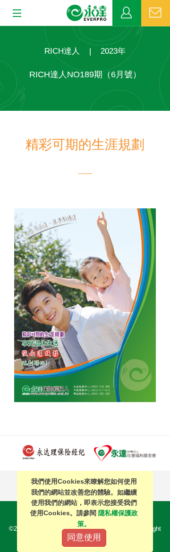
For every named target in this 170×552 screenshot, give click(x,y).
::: (3, 31)
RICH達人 (62, 51)
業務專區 (126, 13)
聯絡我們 (155, 13)
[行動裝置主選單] (14, 14)
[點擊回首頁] (87, 13)
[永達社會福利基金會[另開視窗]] (125, 453)
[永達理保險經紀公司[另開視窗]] (54, 451)
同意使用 (84, 537)
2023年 (113, 51)
